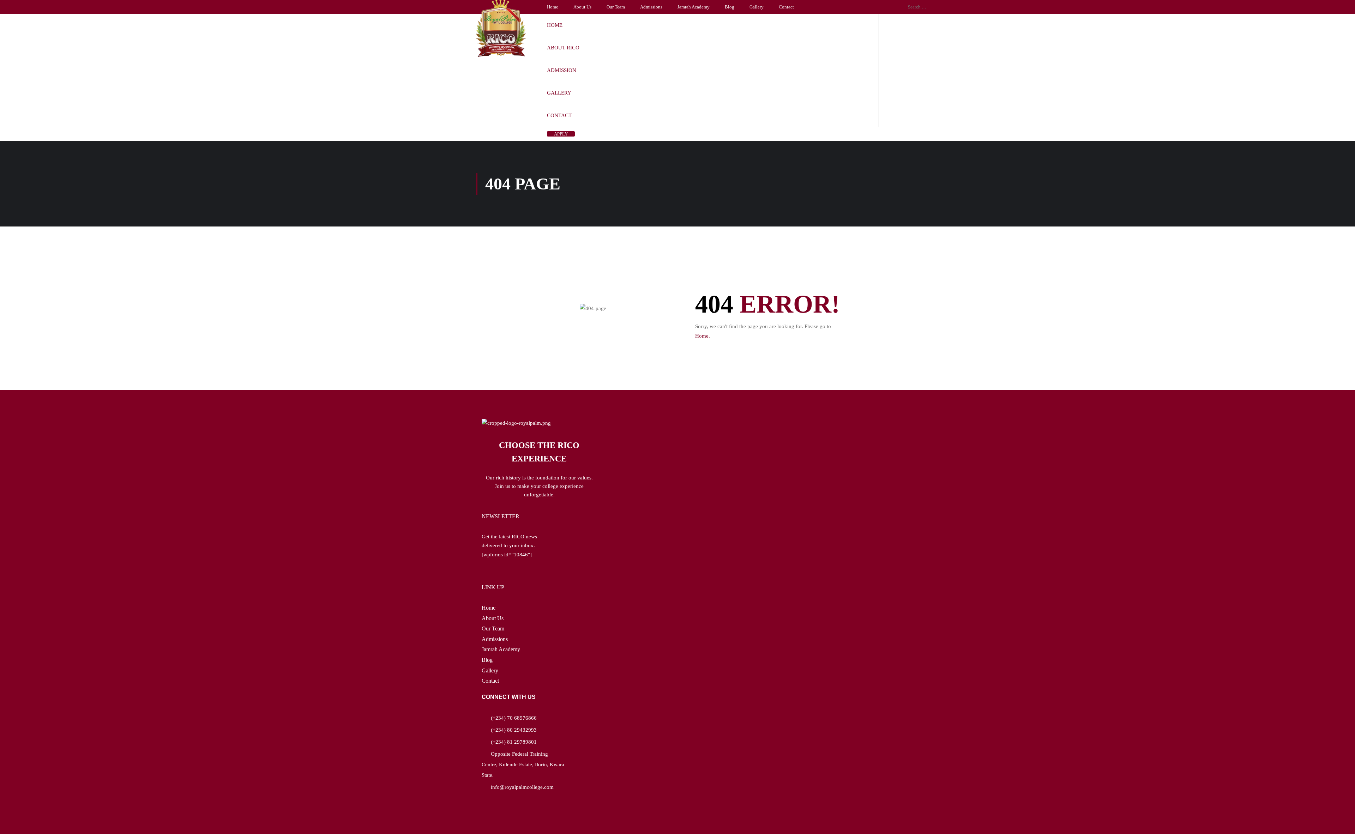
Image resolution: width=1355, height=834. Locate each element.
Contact (786, 7)
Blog (729, 7)
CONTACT (559, 115)
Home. (702, 336)
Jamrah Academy (694, 7)
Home (552, 7)
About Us (582, 7)
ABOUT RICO (563, 47)
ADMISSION (561, 70)
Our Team (616, 7)
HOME (554, 25)
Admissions (651, 7)
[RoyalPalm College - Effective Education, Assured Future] (501, 28)
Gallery (756, 7)
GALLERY (559, 93)
